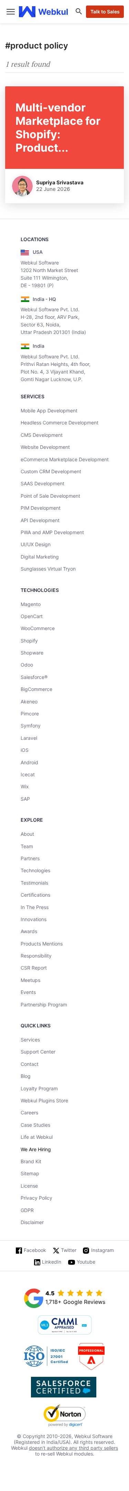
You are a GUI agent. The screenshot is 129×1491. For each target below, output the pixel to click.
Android (29, 762)
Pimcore (30, 713)
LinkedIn (51, 1262)
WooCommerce (38, 628)
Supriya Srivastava (60, 182)
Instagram (102, 1250)
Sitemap (30, 1173)
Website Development (45, 447)
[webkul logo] (43, 11)
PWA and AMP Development (52, 532)
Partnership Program (44, 1004)
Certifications (35, 895)
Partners (30, 858)
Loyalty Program (39, 1088)
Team (27, 846)
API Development (40, 520)
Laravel (29, 738)
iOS (25, 750)
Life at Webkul (37, 1137)
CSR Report (34, 968)
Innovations (33, 919)
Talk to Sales (105, 11)
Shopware (32, 653)
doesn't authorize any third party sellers (73, 1448)
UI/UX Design (36, 544)
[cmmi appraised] (65, 1325)
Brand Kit (31, 1161)
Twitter (68, 1250)
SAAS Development (42, 483)
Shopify (29, 641)
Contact (30, 1064)
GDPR (27, 1210)
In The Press (35, 907)
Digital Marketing (40, 557)
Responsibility (36, 956)
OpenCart (32, 616)
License (29, 1186)
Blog (26, 1076)
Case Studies (35, 1125)
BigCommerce (36, 689)
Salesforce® (34, 677)
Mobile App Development (49, 410)
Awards (29, 931)
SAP (25, 799)
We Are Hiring (36, 1149)
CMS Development (42, 435)
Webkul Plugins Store (44, 1100)
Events (28, 992)
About (27, 834)
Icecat (28, 774)
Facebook (35, 1250)
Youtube (86, 1262)
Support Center (38, 1052)
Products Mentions (42, 944)
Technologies (35, 870)
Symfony (31, 725)
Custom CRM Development (51, 471)
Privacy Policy (36, 1198)
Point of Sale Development (50, 496)
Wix (25, 786)
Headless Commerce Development (59, 422)
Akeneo (29, 701)
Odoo (27, 665)
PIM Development (41, 508)
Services (30, 1039)
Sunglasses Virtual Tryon (48, 569)
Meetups (30, 980)
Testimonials (34, 883)
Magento (31, 604)
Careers (29, 1112)
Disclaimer (32, 1222)
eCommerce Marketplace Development (65, 459)
